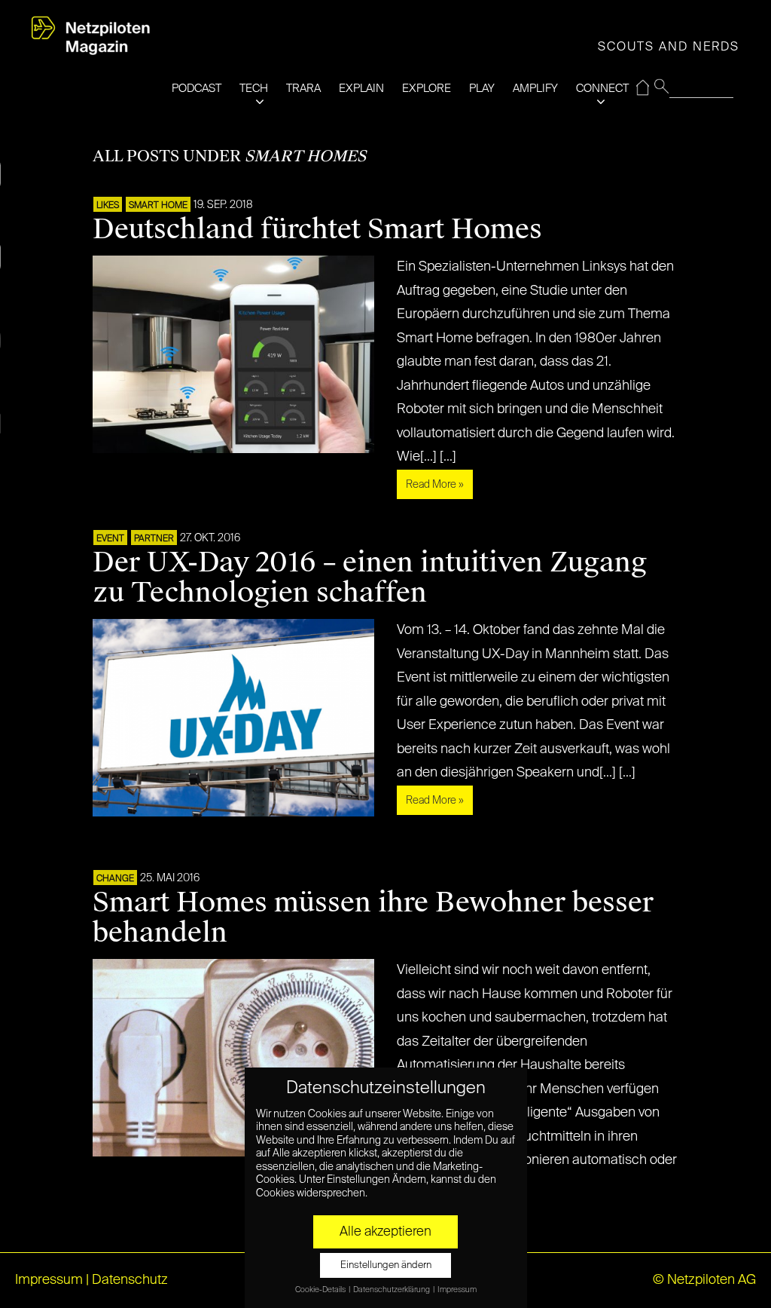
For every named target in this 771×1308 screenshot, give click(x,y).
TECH (253, 88)
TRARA (303, 88)
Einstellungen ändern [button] (385, 1265)
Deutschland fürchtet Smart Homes (317, 229)
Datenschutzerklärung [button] (392, 1290)
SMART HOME (158, 205)
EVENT (110, 539)
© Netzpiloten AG (704, 1280)
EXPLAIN (361, 88)
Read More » (435, 484)
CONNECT (602, 88)
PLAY (482, 88)
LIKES (107, 205)
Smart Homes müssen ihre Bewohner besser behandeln (373, 917)
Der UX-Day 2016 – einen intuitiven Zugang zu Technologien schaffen (370, 577)
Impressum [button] (457, 1290)
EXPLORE (426, 88)
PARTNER (154, 539)
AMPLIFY (535, 88)
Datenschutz (130, 1280)
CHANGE (115, 879)
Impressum (49, 1280)
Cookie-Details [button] (321, 1290)
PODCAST (196, 88)
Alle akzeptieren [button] (385, 1232)
